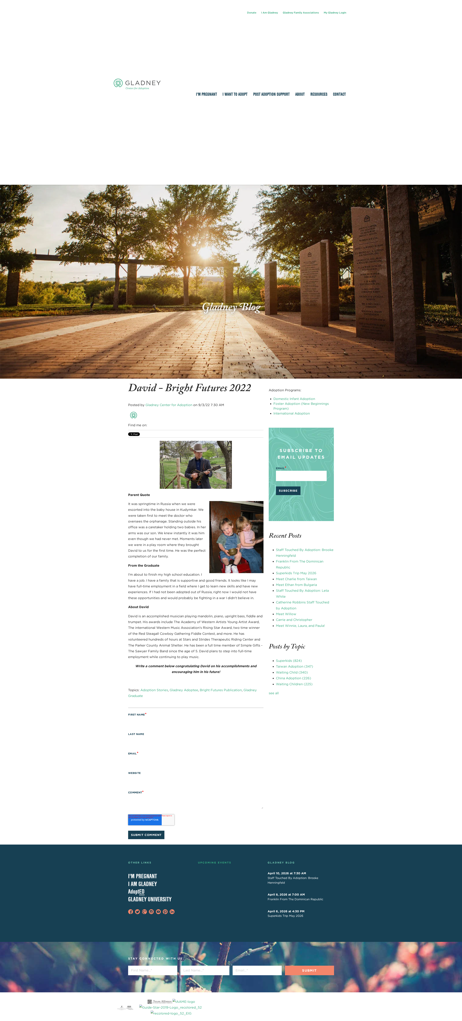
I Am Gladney (269, 12)
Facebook (150, 425)
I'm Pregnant (142, 876)
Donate (251, 12)
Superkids (289, 661)
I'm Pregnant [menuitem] (206, 94)
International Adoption (291, 413)
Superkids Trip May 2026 (296, 573)
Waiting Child (292, 672)
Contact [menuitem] (339, 94)
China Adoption (293, 678)
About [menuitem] (300, 94)
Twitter (161, 425)
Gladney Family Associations (301, 12)
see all (274, 693)
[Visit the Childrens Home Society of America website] (121, 1008)
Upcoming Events (214, 862)
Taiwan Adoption (294, 666)
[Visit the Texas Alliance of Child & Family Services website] (171, 1007)
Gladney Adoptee (184, 690)
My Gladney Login (335, 12)
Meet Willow (286, 614)
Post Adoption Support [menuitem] (271, 94)
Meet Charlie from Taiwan (296, 579)
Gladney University (149, 899)
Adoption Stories (154, 690)
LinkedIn (155, 425)
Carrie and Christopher (294, 620)
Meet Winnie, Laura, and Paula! (300, 626)
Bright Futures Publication (221, 690)
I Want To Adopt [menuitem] (235, 94)
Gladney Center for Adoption (168, 405)
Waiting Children (294, 684)
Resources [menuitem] (318, 94)
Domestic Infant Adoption (294, 399)
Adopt (136, 891)
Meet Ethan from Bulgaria (296, 585)
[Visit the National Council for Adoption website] (129, 1008)
